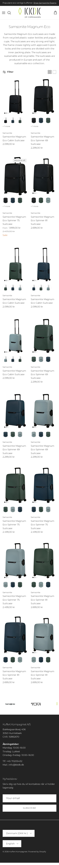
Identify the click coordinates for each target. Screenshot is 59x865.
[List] (54, 72)
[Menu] (3, 12)
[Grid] (50, 72)
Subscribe (29, 808)
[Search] (10, 12)
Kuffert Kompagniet (18, 851)
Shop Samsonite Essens (44, 3)
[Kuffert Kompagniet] (30, 13)
